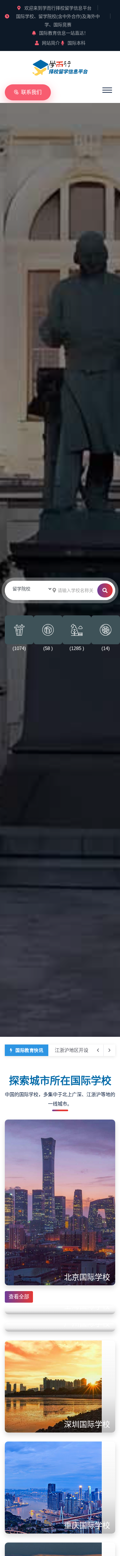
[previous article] (109, 1050)
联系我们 (31, 92)
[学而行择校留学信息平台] (60, 67)
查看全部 (19, 1296)
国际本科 (76, 43)
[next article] (98, 1050)
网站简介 (51, 43)
